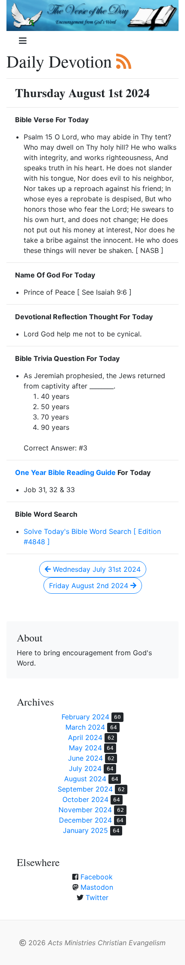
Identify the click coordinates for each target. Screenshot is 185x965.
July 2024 (85, 768)
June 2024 (85, 758)
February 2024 (85, 716)
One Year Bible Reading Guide (65, 472)
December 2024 (85, 820)
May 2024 (85, 747)
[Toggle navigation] (22, 40)
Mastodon (96, 887)
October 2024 (85, 799)
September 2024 (85, 789)
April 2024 (85, 737)
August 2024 (85, 778)
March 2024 (85, 727)
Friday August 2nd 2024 (89, 585)
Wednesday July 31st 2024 (96, 569)
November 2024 (85, 809)
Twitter (97, 897)
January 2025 (85, 830)
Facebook (96, 877)
